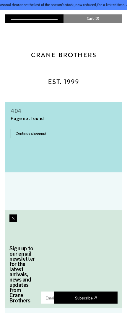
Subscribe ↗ (86, 297)
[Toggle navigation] (34, 18)
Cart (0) (93, 18)
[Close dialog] (13, 218)
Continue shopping (31, 133)
